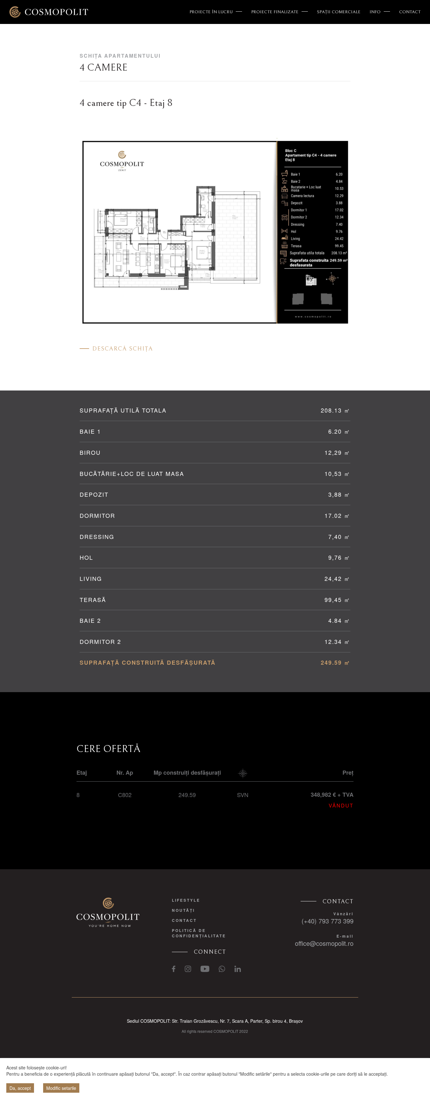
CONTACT (410, 11)
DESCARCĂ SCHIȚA (122, 348)
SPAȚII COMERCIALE (338, 11)
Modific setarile (61, 1088)
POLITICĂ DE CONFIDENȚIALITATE (199, 933)
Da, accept (20, 1088)
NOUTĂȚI (183, 910)
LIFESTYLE (186, 900)
